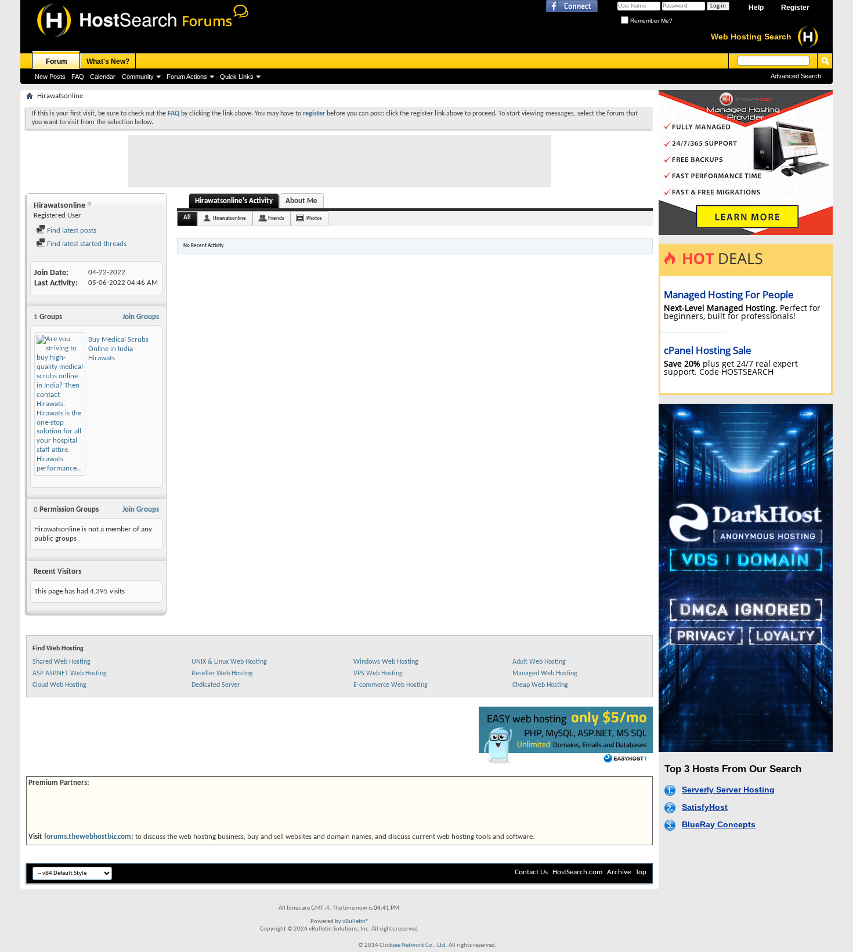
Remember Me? (650, 20)
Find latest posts (70, 230)
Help (756, 7)
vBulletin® (355, 921)
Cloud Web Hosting (59, 685)
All (187, 218)
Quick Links (237, 76)
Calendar (102, 76)
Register (795, 7)
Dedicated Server (215, 685)
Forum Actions (187, 76)
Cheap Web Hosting (540, 685)
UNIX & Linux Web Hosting (229, 661)
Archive (619, 872)
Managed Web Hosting (544, 673)
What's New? (107, 61)
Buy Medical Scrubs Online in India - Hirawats (118, 349)
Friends (276, 218)
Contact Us (531, 872)
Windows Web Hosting (385, 661)
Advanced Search (796, 76)
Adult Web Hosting (539, 661)
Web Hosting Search (751, 36)
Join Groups (140, 317)
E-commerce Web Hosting (390, 685)
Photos (314, 218)
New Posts (50, 76)
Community (138, 76)
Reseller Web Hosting (222, 673)
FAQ (77, 76)
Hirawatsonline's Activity (234, 201)
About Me (301, 201)
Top (640, 872)
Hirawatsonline (229, 218)
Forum (56, 61)
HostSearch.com (577, 872)
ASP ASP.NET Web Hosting (69, 673)
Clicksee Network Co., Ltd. (413, 945)
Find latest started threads (85, 244)
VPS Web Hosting (378, 673)
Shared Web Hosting (61, 661)
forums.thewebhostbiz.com (87, 837)
